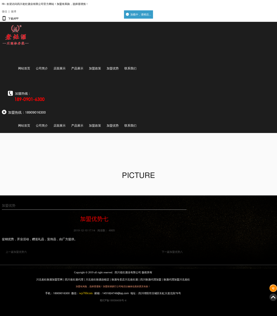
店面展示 (60, 68)
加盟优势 (113, 68)
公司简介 (42, 68)
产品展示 (77, 68)
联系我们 (130, 68)
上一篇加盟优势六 (16, 252)
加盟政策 (95, 68)
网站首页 (24, 68)
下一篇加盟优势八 (172, 252)
